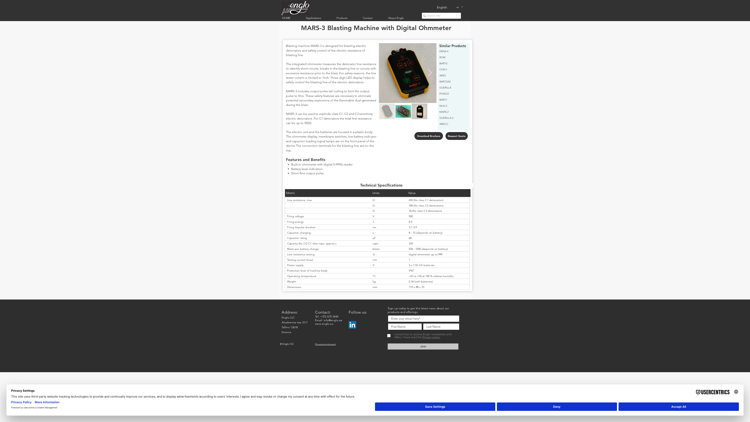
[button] (318, 18)
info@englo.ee (333, 320)
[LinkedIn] (352, 325)
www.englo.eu (324, 323)
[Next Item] (430, 73)
